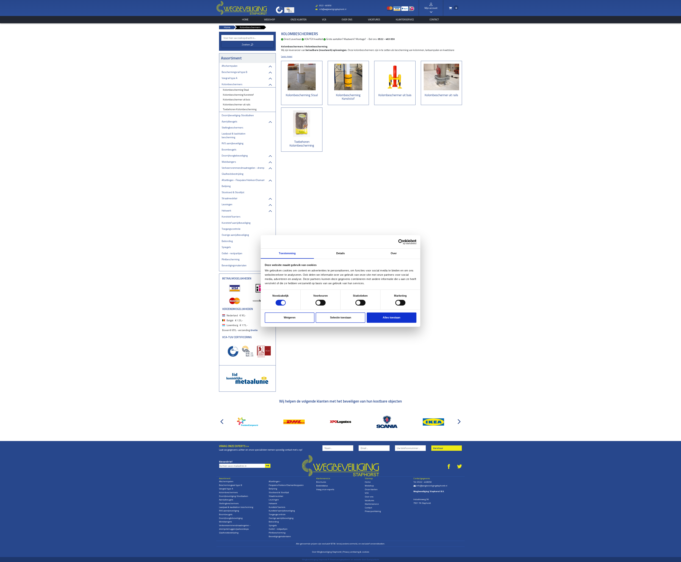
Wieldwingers (229, 162)
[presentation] (222, 420)
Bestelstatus (322, 485)
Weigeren (289, 317)
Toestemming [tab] (287, 253)
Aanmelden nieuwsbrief (267, 466)
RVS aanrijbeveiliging (232, 143)
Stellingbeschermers (232, 127)
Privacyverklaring (373, 511)
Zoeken (247, 44)
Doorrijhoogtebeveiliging (235, 155)
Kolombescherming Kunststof (238, 95)
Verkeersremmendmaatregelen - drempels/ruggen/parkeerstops (243, 168)
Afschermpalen (229, 66)
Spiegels (226, 247)
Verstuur (438, 448)
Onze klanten (298, 19)
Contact (434, 19)
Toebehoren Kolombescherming (239, 109)
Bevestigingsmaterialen (234, 265)
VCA (324, 19)
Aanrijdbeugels (229, 121)
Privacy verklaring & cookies (356, 551)
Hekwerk (226, 210)
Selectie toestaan (340, 317)
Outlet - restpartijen (232, 253)
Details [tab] (340, 253)
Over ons (347, 19)
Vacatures (374, 19)
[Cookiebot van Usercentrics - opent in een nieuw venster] (400, 241)
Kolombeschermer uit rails (236, 104)
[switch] (320, 303)
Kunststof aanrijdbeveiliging (236, 223)
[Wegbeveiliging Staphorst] (241, 8)
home (245, 19)
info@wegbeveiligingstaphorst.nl (330, 9)
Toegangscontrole (231, 229)
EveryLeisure (373, 559)
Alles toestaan (391, 317)
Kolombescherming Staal (236, 90)
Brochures (321, 482)
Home (368, 482)
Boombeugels (229, 149)
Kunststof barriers (231, 216)
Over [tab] (394, 253)
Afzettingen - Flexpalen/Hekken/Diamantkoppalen (243, 180)
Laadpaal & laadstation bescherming (233, 135)
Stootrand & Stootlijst (233, 192)
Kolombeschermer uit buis (236, 99)
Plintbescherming (230, 259)
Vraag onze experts (325, 489)
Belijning (226, 186)
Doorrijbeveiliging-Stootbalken (238, 115)
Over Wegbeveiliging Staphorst (326, 551)
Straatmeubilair (229, 198)
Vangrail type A (229, 78)
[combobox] (247, 38)
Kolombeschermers (232, 84)
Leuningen (227, 204)
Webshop (269, 19)
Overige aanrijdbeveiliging (235, 235)
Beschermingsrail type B (234, 72)
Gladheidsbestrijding (232, 174)
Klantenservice (405, 19)
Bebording (227, 241)
